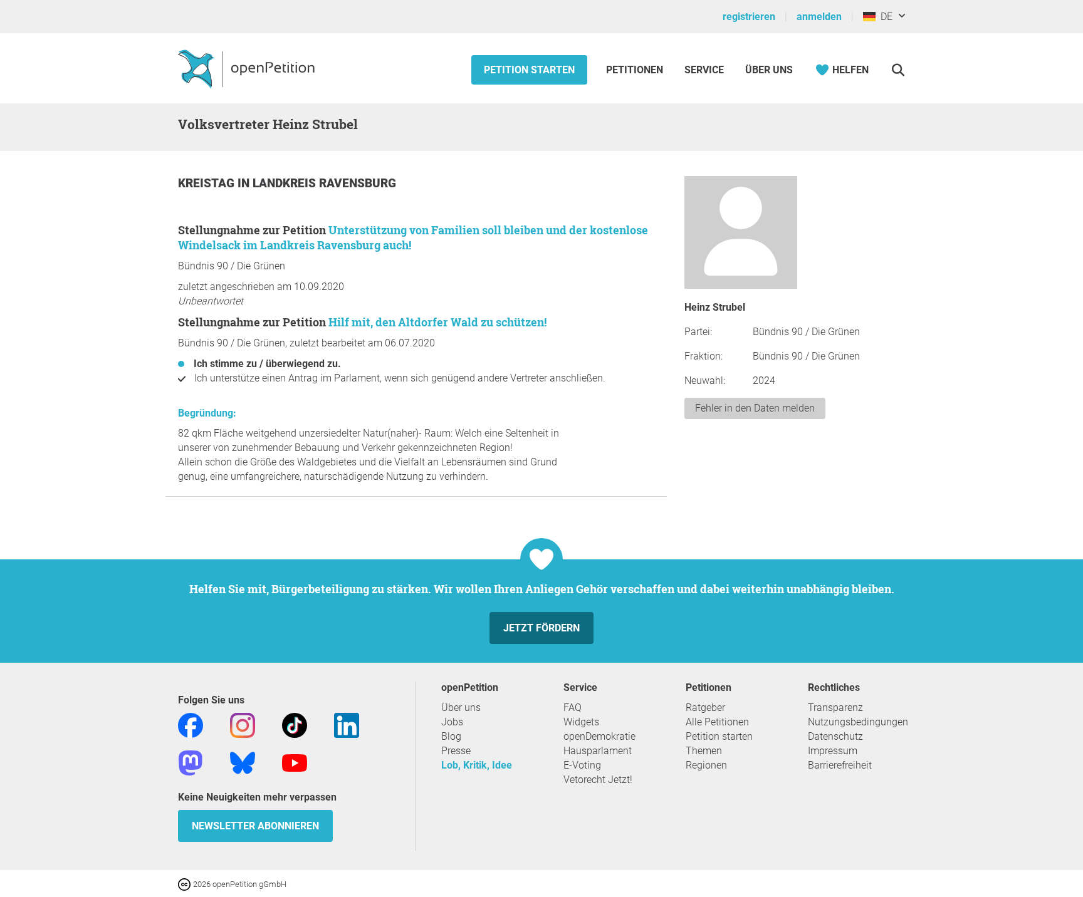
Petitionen (636, 70)
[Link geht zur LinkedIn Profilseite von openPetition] (346, 724)
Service (704, 70)
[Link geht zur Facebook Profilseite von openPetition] (190, 724)
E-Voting (582, 765)
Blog (451, 736)
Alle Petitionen (717, 722)
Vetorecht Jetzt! (597, 780)
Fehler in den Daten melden (755, 408)
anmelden (819, 17)
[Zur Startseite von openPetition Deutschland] (248, 68)
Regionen (706, 765)
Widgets (581, 722)
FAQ (572, 707)
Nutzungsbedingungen (858, 722)
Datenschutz (835, 736)
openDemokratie (599, 736)
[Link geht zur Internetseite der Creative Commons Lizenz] (185, 883)
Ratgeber (705, 707)
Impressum (832, 751)
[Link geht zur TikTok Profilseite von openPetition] (294, 724)
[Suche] (898, 70)
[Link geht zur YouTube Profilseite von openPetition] (294, 762)
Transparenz (835, 707)
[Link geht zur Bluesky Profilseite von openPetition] (242, 762)
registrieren (749, 17)
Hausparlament (597, 751)
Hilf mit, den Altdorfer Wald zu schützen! (437, 321)
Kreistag (208, 183)
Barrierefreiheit (840, 765)
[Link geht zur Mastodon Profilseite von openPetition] (190, 762)
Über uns (461, 707)
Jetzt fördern (541, 628)
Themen (704, 751)
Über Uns (769, 70)
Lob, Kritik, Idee (476, 765)
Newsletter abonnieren (255, 826)
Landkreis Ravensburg (324, 183)
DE (884, 17)
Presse (456, 751)
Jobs (452, 722)
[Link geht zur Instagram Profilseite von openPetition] (242, 724)
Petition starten (529, 70)
